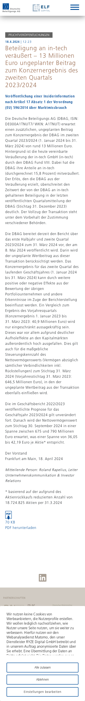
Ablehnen (42, 679)
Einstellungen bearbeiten (42, 692)
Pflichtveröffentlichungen (28, 35)
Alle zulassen (42, 667)
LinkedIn (42, 578)
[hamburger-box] (74, 8)
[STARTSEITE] (11, 8)
